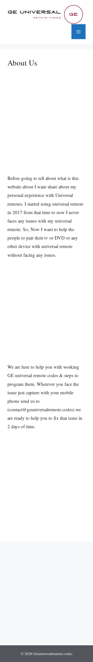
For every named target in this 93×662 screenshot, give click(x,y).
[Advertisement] (46, 125)
